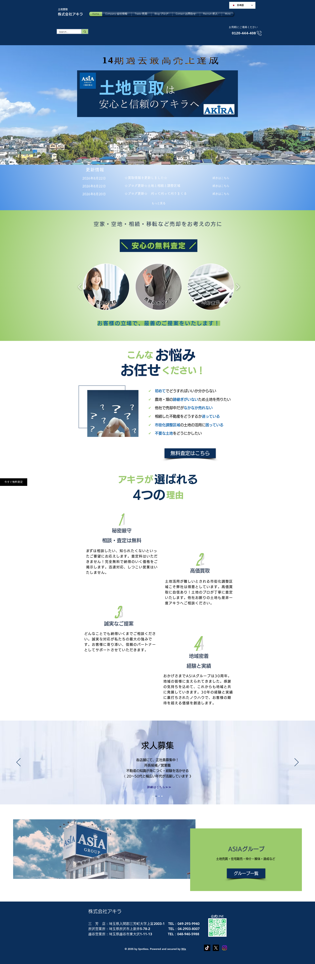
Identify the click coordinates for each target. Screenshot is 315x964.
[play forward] (237, 287)
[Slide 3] (161, 796)
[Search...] (84, 31)
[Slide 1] (156, 796)
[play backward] (80, 287)
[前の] (18, 762)
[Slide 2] (158, 796)
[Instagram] (224, 948)
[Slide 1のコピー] (153, 796)
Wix (183, 949)
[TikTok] (207, 948)
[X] (216, 948)
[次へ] (296, 762)
